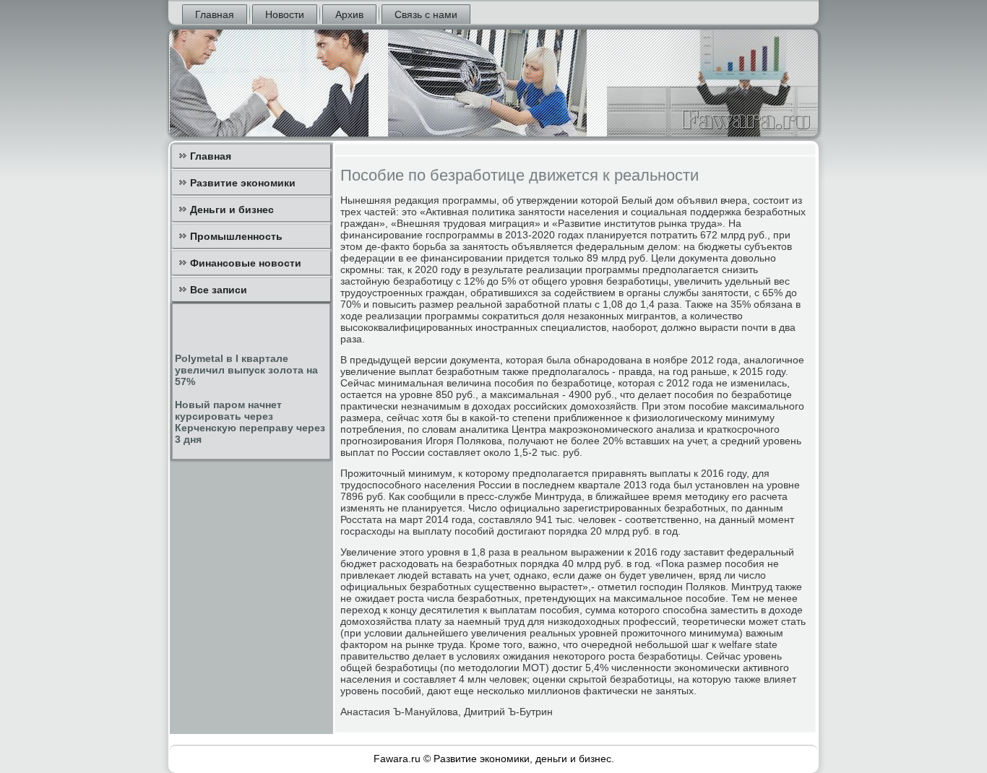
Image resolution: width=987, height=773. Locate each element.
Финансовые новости (245, 263)
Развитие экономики (243, 183)
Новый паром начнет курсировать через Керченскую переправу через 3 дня (250, 422)
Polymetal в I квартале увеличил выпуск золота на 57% (246, 370)
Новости (284, 14)
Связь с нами (426, 14)
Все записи (218, 289)
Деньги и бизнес (232, 209)
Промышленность (236, 236)
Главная (214, 14)
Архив (349, 14)
